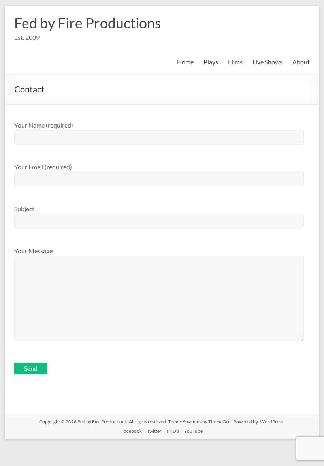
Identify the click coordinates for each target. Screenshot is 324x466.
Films (235, 62)
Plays (210, 62)
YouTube (193, 431)
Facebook (131, 431)
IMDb (173, 431)
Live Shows (267, 62)
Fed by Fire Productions (87, 23)
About (301, 62)
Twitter (154, 431)
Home (185, 62)
